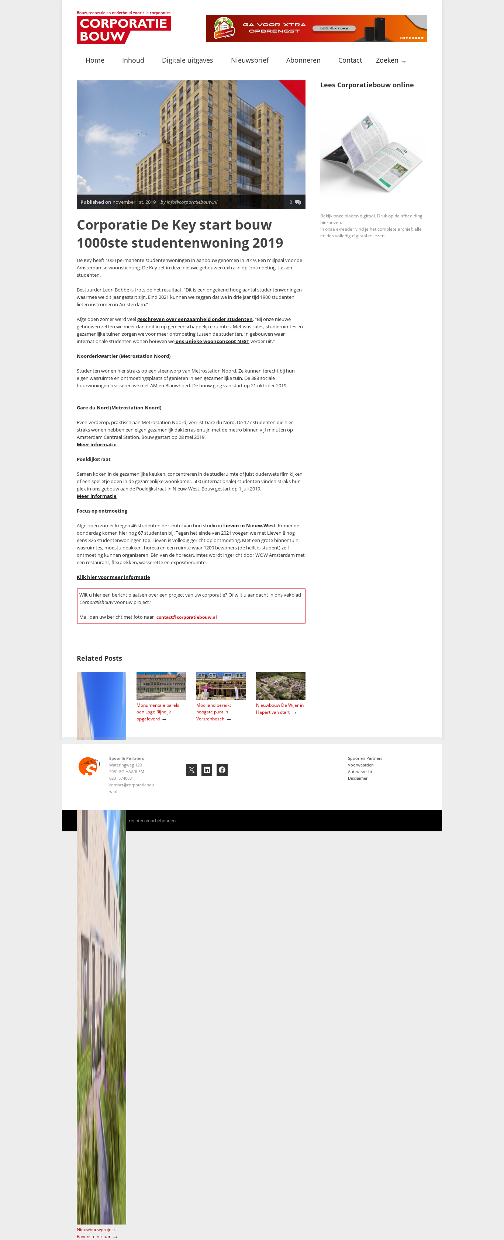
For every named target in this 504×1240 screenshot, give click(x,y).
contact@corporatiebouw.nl (186, 617)
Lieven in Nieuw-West (249, 525)
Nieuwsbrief (250, 60)
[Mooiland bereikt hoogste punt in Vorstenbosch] (221, 698)
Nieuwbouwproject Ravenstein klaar (96, 1233)
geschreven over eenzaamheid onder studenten (195, 319)
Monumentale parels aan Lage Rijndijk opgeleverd (158, 712)
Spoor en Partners (365, 758)
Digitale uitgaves (187, 60)
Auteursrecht (360, 771)
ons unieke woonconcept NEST (212, 341)
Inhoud (133, 60)
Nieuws (296, 91)
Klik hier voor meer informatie (113, 577)
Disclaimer (357, 778)
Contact (350, 60)
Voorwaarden (361, 765)
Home (95, 60)
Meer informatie (97, 444)
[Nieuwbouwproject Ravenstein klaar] (101, 1223)
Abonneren (303, 60)
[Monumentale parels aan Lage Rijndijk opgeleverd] (161, 698)
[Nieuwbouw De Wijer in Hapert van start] (280, 698)
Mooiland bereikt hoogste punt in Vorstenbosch (213, 712)
